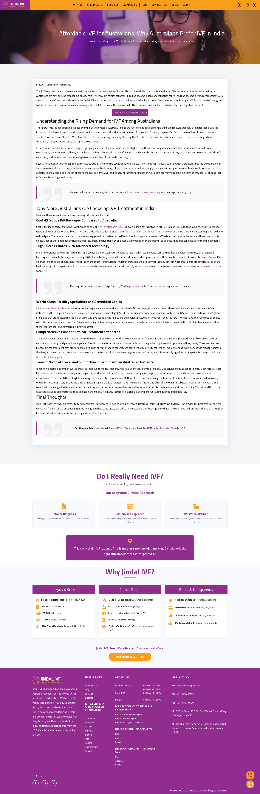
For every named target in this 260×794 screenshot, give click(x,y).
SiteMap (89, 697)
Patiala (88, 726)
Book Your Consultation (130, 657)
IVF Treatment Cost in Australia (143, 232)
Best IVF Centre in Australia (151, 137)
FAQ (144, 5)
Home (92, 41)
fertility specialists (56, 308)
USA (117, 734)
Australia (119, 738)
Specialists (94, 5)
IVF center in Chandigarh (49, 357)
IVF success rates (79, 266)
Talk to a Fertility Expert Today (130, 113)
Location (89, 693)
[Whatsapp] (250, 784)
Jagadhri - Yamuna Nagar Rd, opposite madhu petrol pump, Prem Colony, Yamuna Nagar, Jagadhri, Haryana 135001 (199, 728)
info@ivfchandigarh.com (188, 685)
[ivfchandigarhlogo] (14, 4)
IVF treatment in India (111, 227)
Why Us (78, 5)
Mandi (88, 739)
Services (113, 5)
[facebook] (239, 5)
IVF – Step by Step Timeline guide (146, 192)
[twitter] (254, 5)
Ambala (89, 730)
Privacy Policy (91, 685)
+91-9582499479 (184, 694)
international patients (212, 266)
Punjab (88, 751)
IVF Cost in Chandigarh (125, 718)
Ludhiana (89, 722)
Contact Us (159, 5)
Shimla (88, 734)
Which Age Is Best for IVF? (134, 286)
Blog (175, 5)
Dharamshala (91, 747)
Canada (118, 742)
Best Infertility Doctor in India (129, 722)
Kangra (88, 743)
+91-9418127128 (184, 702)
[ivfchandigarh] (46, 680)
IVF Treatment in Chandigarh (128, 714)
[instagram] (247, 5)
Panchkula (90, 718)
